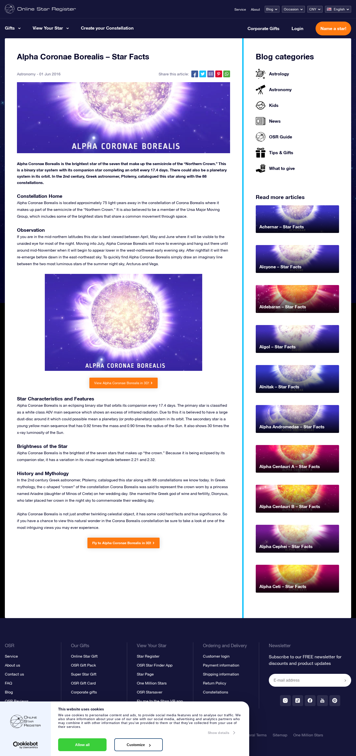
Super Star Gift (83, 674)
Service (240, 9)
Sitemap (280, 735)
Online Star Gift (84, 656)
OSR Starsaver (149, 692)
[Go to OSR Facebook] (310, 700)
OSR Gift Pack (83, 665)
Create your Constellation (107, 28)
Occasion (291, 9)
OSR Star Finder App (154, 665)
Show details (218, 733)
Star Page (145, 674)
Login (297, 28)
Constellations (215, 692)
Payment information (221, 665)
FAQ (8, 683)
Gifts (10, 28)
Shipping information (221, 674)
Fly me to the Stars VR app (160, 701)
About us (12, 665)
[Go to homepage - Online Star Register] (40, 9)
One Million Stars (152, 683)
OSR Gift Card (83, 683)
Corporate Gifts (263, 28)
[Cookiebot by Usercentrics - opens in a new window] (25, 745)
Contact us (14, 674)
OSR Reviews (17, 701)
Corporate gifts (84, 692)
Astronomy (26, 74)
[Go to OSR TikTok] (297, 700)
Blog (269, 9)
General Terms (254, 735)
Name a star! (333, 28)
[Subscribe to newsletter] (345, 681)
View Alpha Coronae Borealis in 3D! (121, 383)
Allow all (82, 745)
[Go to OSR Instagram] (285, 700)
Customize (136, 745)
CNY (312, 9)
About (255, 9)
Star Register (148, 656)
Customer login (216, 656)
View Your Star (48, 28)
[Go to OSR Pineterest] (334, 700)
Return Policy (214, 683)
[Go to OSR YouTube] (322, 700)
